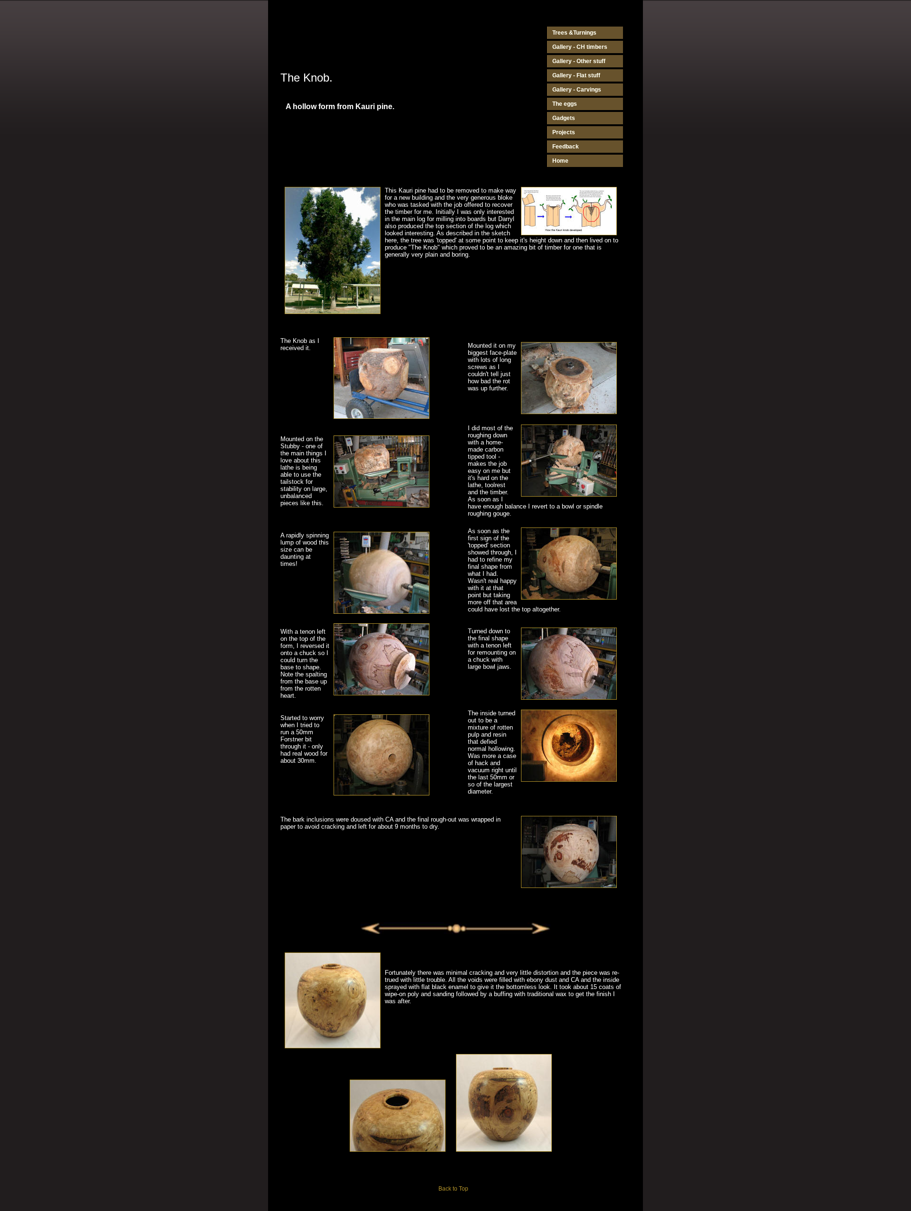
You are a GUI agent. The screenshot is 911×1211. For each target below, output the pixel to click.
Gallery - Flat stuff (576, 75)
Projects (563, 132)
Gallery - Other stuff (578, 61)
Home (560, 160)
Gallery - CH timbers (579, 47)
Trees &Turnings (574, 32)
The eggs (564, 104)
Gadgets (563, 118)
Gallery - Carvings (576, 89)
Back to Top (453, 1188)
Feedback (565, 146)
